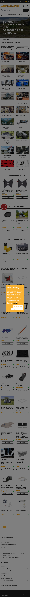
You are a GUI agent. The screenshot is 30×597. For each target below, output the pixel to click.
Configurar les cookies (17, 309)
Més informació (16, 303)
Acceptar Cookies (18, 306)
